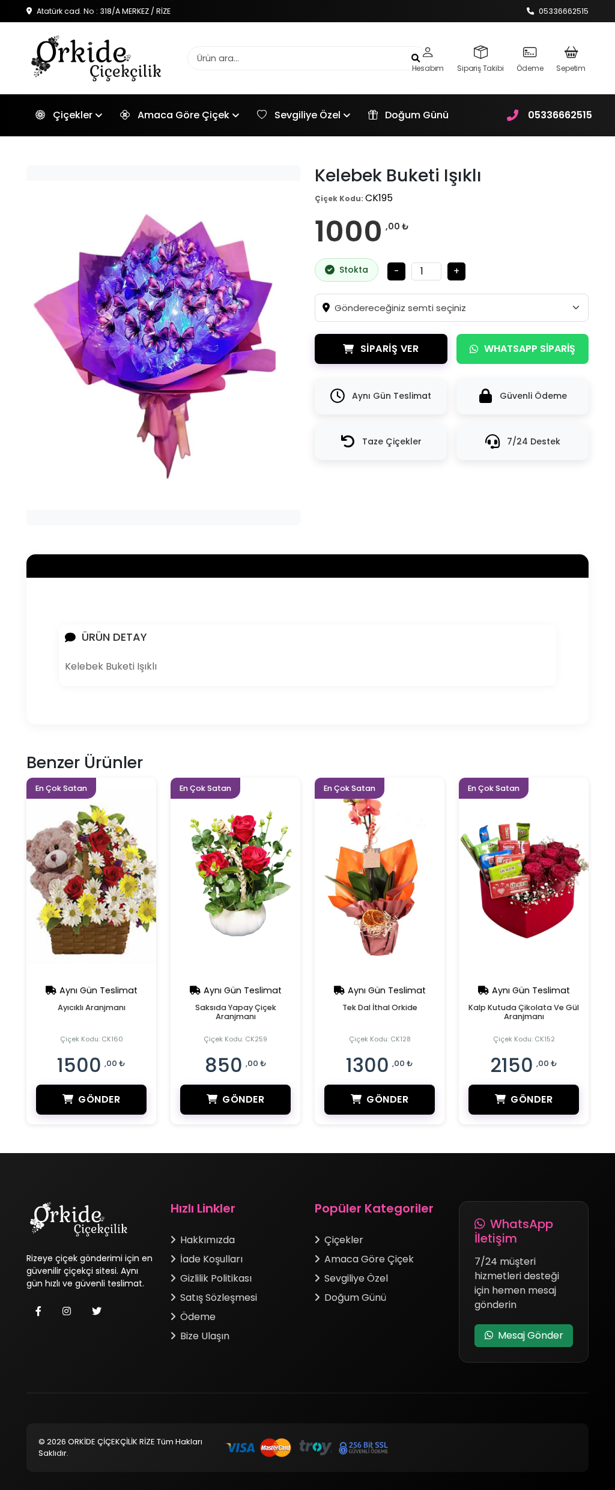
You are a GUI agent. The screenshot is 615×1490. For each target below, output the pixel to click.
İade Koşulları (211, 1259)
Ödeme (198, 1317)
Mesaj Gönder (530, 1335)
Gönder (99, 1099)
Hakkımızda (207, 1240)
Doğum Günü (416, 115)
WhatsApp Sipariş (529, 349)
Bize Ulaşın (204, 1336)
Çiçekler (72, 115)
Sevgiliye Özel (307, 115)
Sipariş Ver (389, 349)
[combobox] (461, 307)
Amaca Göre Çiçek (183, 115)
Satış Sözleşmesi (218, 1297)
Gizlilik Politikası (216, 1278)
